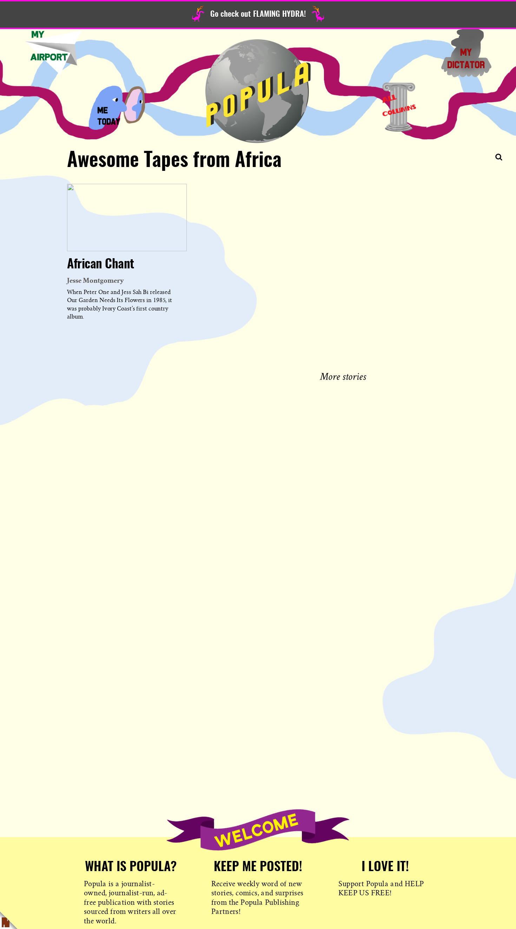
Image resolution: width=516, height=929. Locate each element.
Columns (399, 107)
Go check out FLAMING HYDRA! (258, 14)
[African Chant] (127, 217)
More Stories (344, 375)
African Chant (100, 264)
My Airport (53, 52)
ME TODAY (117, 107)
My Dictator (466, 52)
